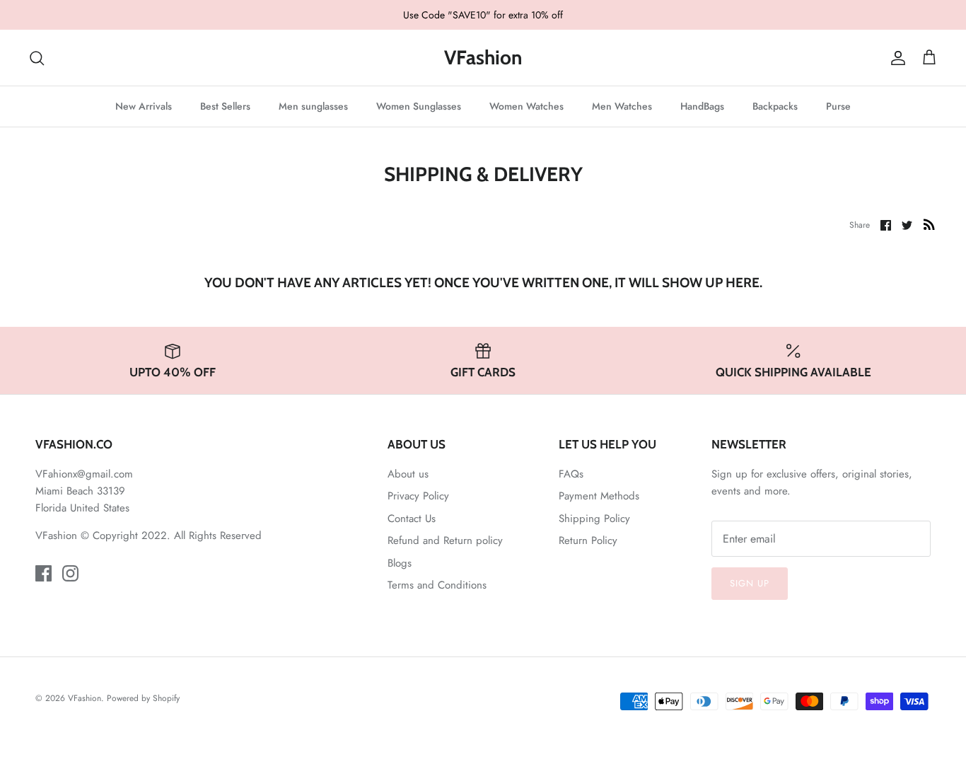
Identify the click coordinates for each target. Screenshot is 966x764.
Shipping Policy (594, 518)
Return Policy (588, 540)
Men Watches (622, 106)
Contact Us (412, 518)
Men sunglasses (313, 106)
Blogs (400, 563)
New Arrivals (143, 106)
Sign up (749, 583)
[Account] (895, 58)
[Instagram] (70, 573)
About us (408, 474)
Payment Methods (599, 496)
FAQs (571, 474)
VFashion (84, 698)
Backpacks (775, 106)
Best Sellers (225, 106)
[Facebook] (43, 573)
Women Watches (526, 106)
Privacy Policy (418, 496)
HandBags (702, 106)
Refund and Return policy (445, 540)
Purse (838, 106)
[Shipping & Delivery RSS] (929, 224)
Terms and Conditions (437, 585)
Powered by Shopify (143, 698)
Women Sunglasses (418, 106)
